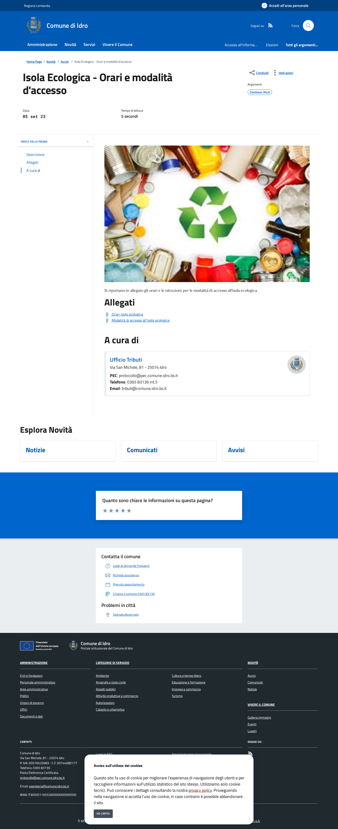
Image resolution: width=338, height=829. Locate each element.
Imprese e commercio (186, 689)
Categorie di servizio (112, 662)
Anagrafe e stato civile (111, 682)
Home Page (34, 61)
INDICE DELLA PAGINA (34, 141)
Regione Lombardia (37, 5)
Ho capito (103, 813)
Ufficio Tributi (126, 359)
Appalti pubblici (106, 689)
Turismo (177, 695)
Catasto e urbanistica (110, 709)
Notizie (252, 689)
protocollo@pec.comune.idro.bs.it (42, 777)
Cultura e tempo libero (186, 675)
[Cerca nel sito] (308, 25)
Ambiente (102, 675)
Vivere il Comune (261, 704)
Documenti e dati (31, 716)
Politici (24, 695)
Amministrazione (34, 662)
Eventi (252, 724)
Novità (50, 61)
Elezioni (272, 45)
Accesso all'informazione (243, 45)
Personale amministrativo (37, 682)
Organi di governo (32, 702)
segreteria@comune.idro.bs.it (49, 786)
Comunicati (255, 682)
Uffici (23, 709)
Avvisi (65, 61)
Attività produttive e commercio (117, 695)
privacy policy (200, 790)
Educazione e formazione (188, 682)
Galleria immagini (259, 717)
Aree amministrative (34, 689)
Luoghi (252, 731)
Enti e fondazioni (31, 675)
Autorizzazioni (105, 702)
